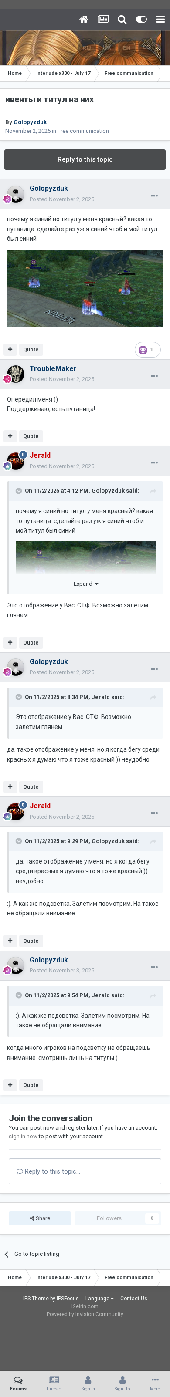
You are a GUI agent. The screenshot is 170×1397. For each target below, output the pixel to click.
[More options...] (154, 196)
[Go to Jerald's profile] (15, 461)
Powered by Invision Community (85, 1314)
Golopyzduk (108, 490)
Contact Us (133, 1299)
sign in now (23, 1136)
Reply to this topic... (51, 1171)
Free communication (83, 131)
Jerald (101, 697)
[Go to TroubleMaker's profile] (15, 374)
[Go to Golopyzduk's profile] (15, 194)
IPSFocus (68, 1299)
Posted (62, 199)
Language (98, 1299)
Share (42, 1218)
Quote (31, 350)
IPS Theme (36, 1299)
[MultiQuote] (10, 350)
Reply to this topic (85, 159)
